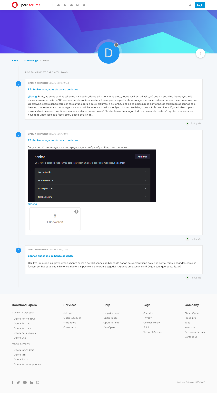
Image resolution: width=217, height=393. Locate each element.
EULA (146, 327)
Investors (190, 327)
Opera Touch (21, 359)
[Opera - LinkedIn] (31, 382)
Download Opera (24, 305)
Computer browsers (22, 312)
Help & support (112, 313)
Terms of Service (152, 332)
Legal (147, 305)
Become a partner (195, 332)
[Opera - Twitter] (18, 382)
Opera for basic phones (27, 364)
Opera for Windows (24, 318)
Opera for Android (24, 350)
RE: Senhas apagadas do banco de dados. (53, 89)
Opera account (72, 317)
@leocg (32, 96)
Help (106, 305)
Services (69, 305)
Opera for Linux (22, 328)
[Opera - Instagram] (38, 382)
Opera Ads (69, 327)
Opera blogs (110, 317)
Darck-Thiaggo (38, 83)
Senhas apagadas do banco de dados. (51, 255)
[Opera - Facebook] (12, 382)
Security (148, 313)
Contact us (191, 336)
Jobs (187, 322)
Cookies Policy (151, 322)
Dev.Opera (109, 327)
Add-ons (68, 313)
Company (192, 305)
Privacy (147, 317)
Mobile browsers (21, 343)
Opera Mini (20, 354)
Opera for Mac (22, 323)
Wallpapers (69, 322)
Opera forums (111, 322)
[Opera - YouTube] (25, 382)
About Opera (192, 313)
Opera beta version (25, 333)
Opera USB (20, 337)
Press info (190, 317)
